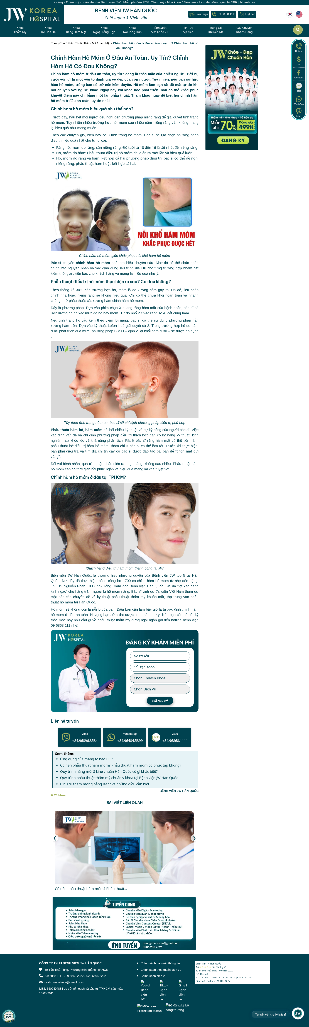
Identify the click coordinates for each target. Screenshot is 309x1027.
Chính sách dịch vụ (153, 976)
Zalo (299, 90)
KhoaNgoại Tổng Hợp (104, 30)
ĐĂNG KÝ (160, 701)
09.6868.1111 (54, 976)
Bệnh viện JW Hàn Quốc (208, 963)
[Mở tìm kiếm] (298, 30)
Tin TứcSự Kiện (188, 30)
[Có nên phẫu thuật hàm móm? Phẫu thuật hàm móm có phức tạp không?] (124, 847)
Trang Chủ (58, 43)
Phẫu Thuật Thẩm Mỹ (81, 43)
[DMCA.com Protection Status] (150, 1008)
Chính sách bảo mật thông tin (160, 963)
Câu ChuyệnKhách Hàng (244, 30)
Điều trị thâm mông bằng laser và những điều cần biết (104, 784)
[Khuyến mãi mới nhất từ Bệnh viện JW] (9, 1016)
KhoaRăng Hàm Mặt (76, 30)
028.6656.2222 (96, 976)
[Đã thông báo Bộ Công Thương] (179, 1007)
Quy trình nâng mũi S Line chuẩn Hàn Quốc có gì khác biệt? (109, 771)
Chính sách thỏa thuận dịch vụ (161, 969)
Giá (298, 64)
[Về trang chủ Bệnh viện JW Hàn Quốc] (32, 14)
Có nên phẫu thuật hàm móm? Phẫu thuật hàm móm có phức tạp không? (120, 765)
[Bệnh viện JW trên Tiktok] (164, 990)
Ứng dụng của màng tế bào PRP (86, 759)
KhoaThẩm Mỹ (20, 30)
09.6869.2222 (75, 976)
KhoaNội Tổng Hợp (132, 30)
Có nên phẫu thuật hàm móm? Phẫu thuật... (91, 888)
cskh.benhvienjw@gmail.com (64, 982)
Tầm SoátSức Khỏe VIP (160, 30)
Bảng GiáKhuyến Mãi (216, 30)
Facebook (298, 77)
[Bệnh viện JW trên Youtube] (145, 990)
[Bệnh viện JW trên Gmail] (183, 990)
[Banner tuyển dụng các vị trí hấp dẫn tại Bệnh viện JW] (125, 923)
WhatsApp (299, 104)
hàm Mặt (104, 43)
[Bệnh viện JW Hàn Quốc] (289, 14)
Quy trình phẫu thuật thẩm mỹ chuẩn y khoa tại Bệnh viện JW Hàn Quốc (119, 777)
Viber (298, 116)
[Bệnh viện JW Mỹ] (299, 14)
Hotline (298, 51)
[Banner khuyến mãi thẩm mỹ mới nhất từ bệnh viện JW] (231, 97)
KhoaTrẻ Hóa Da (48, 30)
